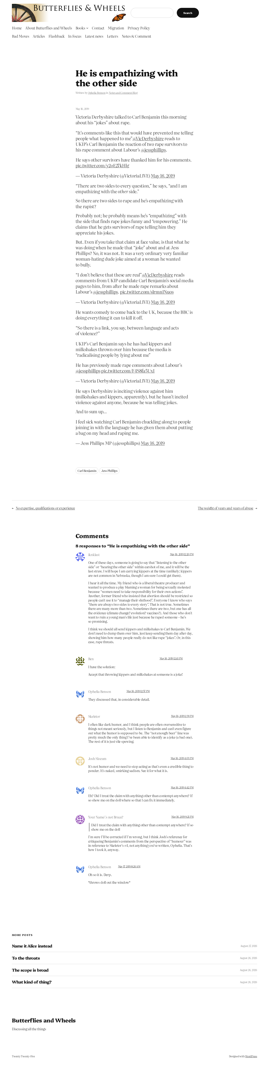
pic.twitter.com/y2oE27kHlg (102, 165)
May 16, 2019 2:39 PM (182, 716)
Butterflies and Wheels (44, 1020)
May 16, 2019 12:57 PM (138, 691)
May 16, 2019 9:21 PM (182, 816)
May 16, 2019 (163, 175)
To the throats (26, 958)
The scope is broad (30, 970)
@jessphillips (153, 149)
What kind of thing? (31, 982)
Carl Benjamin (87, 470)
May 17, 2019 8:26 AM (129, 866)
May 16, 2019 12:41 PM (171, 658)
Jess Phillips (109, 470)
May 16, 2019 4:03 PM (182, 758)
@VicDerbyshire (148, 138)
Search (187, 13)
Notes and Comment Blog (123, 92)
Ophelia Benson (97, 92)
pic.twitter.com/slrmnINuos (147, 291)
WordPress (251, 1056)
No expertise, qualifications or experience (45, 508)
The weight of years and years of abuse (225, 508)
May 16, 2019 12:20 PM (182, 554)
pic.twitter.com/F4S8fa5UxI (128, 370)
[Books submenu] (87, 28)
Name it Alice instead (32, 946)
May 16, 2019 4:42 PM (182, 787)
